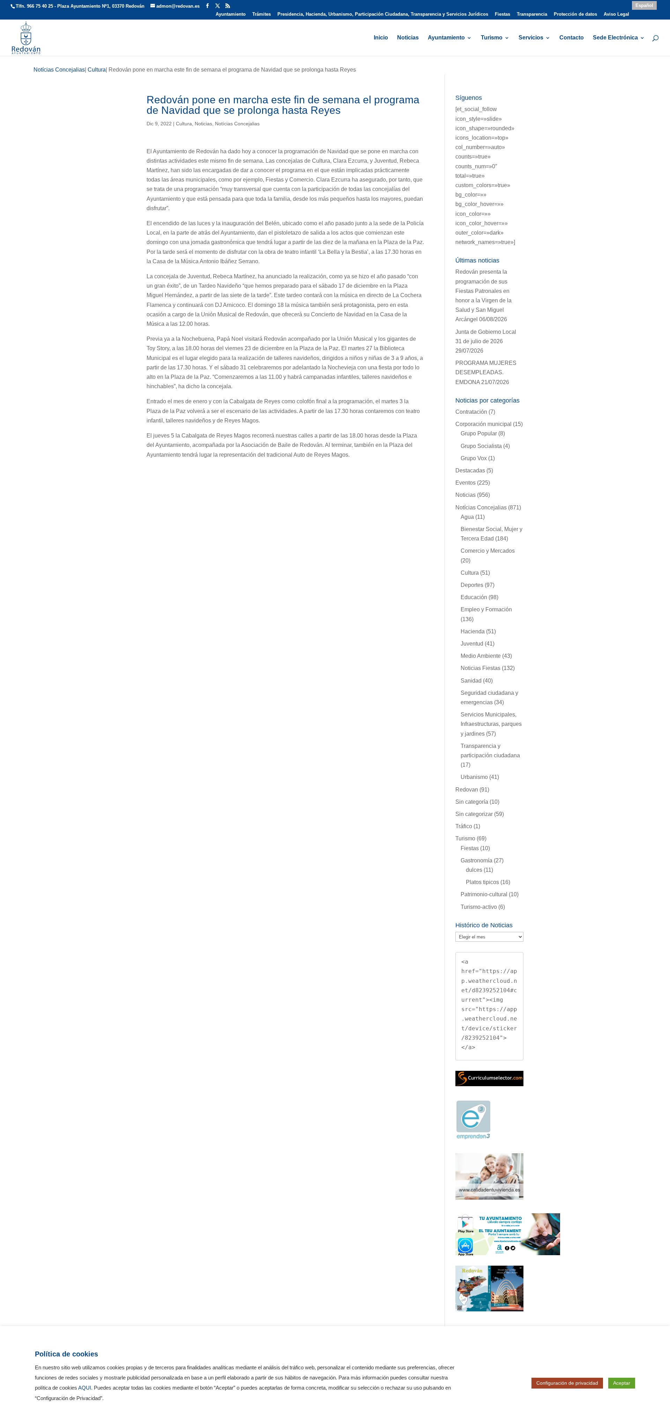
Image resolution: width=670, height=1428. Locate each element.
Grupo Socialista (481, 446)
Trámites (261, 14)
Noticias (408, 38)
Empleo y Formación (486, 609)
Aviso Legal (616, 14)
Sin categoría (471, 802)
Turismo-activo (479, 907)
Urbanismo (474, 777)
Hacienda (473, 631)
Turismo (491, 38)
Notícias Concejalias (237, 123)
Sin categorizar (474, 814)
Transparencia (532, 14)
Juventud (472, 644)
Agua (467, 517)
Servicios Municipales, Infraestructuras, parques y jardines (491, 724)
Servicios (531, 38)
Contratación (471, 412)
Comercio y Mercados (488, 551)
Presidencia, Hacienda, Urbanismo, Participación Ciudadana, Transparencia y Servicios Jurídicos (382, 14)
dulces (474, 870)
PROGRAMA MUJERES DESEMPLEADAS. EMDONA (485, 372)
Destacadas (470, 470)
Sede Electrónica (615, 38)
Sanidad (471, 681)
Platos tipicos (482, 882)
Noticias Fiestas (480, 668)
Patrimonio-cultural (484, 894)
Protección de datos (575, 14)
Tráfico (463, 826)
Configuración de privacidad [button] (567, 1383)
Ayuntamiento (231, 14)
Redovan (466, 790)
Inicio (381, 38)
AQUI (84, 1388)
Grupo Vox (474, 458)
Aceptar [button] (621, 1383)
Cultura (184, 123)
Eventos (465, 483)
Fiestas (502, 14)
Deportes (472, 585)
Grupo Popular (479, 433)
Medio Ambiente (481, 656)
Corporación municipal (483, 424)
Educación (474, 597)
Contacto (571, 38)
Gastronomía (476, 860)
